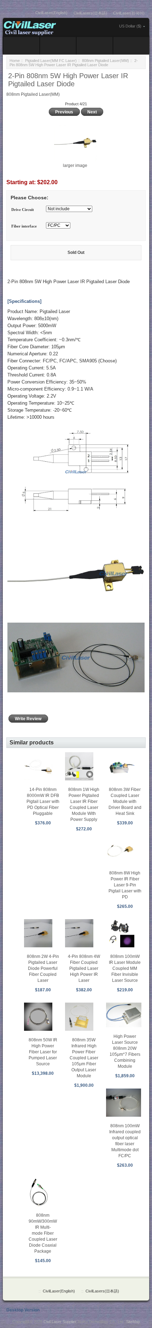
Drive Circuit (22, 209)
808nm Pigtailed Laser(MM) (105, 60)
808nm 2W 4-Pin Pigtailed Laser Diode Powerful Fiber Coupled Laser (43, 968)
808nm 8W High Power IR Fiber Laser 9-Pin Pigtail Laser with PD (125, 885)
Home (15, 60)
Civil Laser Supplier (59, 1322)
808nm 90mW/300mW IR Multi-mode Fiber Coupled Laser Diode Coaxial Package (43, 1233)
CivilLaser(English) (51, 13)
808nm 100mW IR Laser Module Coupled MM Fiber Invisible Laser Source (125, 968)
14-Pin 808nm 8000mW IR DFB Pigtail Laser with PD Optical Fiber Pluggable (43, 801)
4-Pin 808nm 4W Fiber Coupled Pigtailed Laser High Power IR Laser (84, 968)
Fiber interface (24, 226)
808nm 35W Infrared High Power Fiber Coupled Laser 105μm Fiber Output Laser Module (84, 1057)
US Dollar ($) (130, 26)
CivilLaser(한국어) (129, 13)
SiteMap (133, 1322)
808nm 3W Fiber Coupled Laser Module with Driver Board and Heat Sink (125, 801)
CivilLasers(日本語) (90, 13)
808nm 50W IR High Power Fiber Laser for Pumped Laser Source (43, 1051)
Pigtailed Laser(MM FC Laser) (51, 60)
